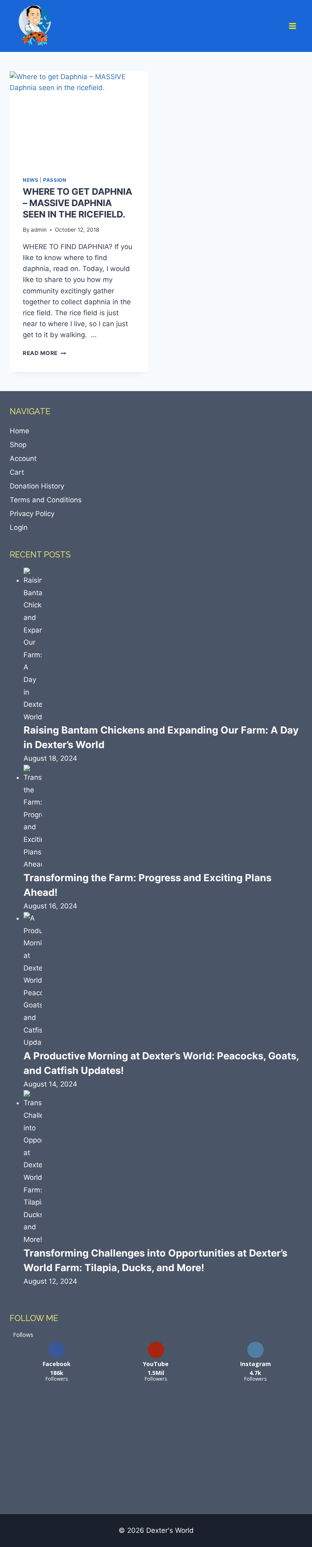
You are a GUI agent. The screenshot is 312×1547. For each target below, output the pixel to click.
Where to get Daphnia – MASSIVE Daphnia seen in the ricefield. (77, 202)
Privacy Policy (32, 514)
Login (19, 527)
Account (23, 458)
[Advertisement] (71, 1448)
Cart (17, 472)
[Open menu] (293, 25)
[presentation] (79, 117)
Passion (54, 180)
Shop (18, 445)
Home (19, 431)
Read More (44, 353)
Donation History (37, 486)
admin (39, 229)
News (30, 180)
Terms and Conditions (46, 500)
